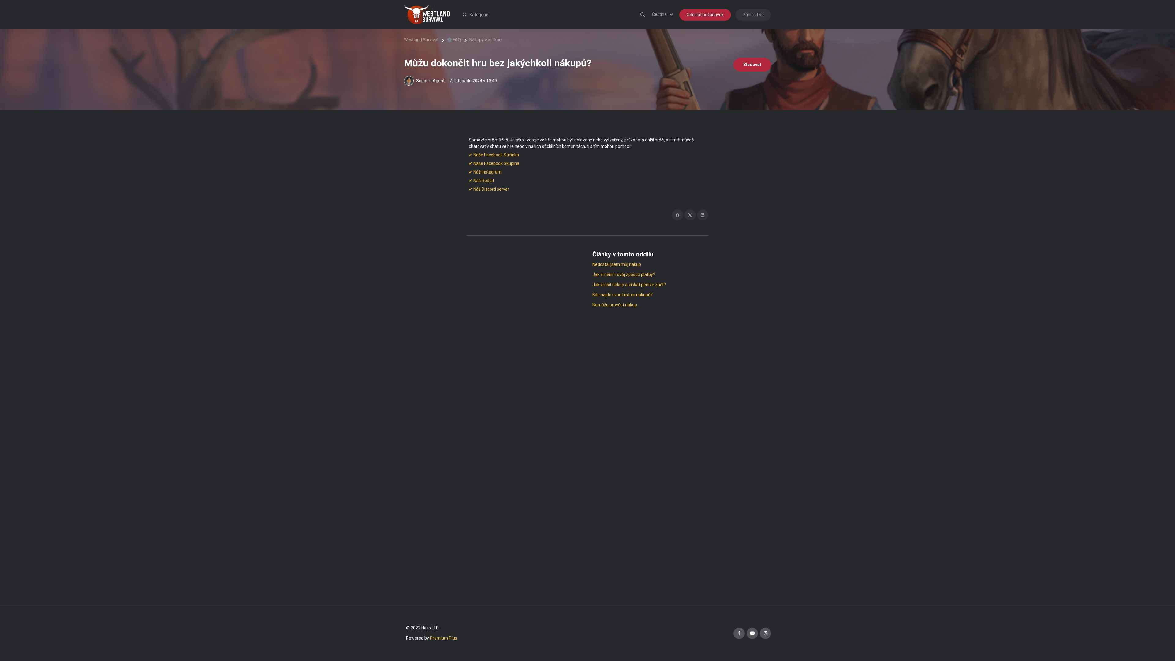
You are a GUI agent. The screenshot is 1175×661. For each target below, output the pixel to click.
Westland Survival (421, 39)
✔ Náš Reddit (481, 180)
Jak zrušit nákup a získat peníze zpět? (629, 284)
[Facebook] (677, 215)
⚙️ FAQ (454, 39)
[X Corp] (690, 215)
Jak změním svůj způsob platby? (623, 274)
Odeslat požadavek (705, 14)
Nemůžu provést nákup (614, 304)
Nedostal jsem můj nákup (616, 264)
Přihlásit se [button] (753, 14)
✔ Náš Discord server (489, 189)
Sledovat (752, 64)
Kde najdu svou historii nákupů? (622, 294)
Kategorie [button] (478, 14)
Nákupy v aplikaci (485, 39)
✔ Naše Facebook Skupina (494, 163)
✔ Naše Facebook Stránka (494, 154)
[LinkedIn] (702, 215)
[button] (663, 14)
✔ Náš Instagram (485, 172)
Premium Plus (443, 638)
